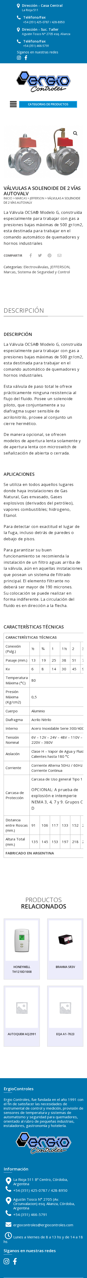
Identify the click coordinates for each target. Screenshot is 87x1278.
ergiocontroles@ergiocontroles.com (43, 1224)
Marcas (21, 198)
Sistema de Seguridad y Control (44, 271)
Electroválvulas (35, 266)
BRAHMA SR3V (65, 967)
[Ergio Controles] (43, 81)
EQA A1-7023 (65, 1034)
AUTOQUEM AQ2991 (22, 1034)
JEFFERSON (37, 198)
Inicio (8, 198)
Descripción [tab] (24, 310)
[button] (75, 133)
